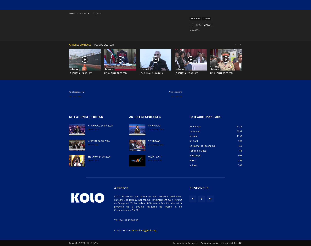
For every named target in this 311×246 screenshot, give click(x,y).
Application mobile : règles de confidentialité (221, 243)
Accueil (72, 13)
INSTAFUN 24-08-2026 (99, 156)
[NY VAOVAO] (137, 129)
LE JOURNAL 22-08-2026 (115, 73)
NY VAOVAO (75, 96)
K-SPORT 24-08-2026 (99, 141)
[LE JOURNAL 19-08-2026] (226, 60)
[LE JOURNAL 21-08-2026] (155, 60)
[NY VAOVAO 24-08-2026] (77, 129)
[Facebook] (193, 199)
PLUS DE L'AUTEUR (104, 45)
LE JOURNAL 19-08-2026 (221, 73)
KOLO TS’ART (155, 156)
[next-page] (240, 45)
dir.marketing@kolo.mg (144, 230)
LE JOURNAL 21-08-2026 (151, 73)
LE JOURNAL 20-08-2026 (186, 73)
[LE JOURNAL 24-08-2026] (85, 60)
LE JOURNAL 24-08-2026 (80, 73)
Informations (84, 13)
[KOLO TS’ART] (137, 160)
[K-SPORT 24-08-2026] (77, 145)
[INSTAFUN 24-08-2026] (77, 160)
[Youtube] (210, 199)
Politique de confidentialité (185, 243)
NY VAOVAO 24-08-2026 (100, 125)
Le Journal (206, 19)
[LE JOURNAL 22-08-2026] (120, 60)
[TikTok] (201, 199)
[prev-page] (235, 45)
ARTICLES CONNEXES (80, 45)
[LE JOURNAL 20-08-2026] (191, 60)
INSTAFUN (176, 96)
